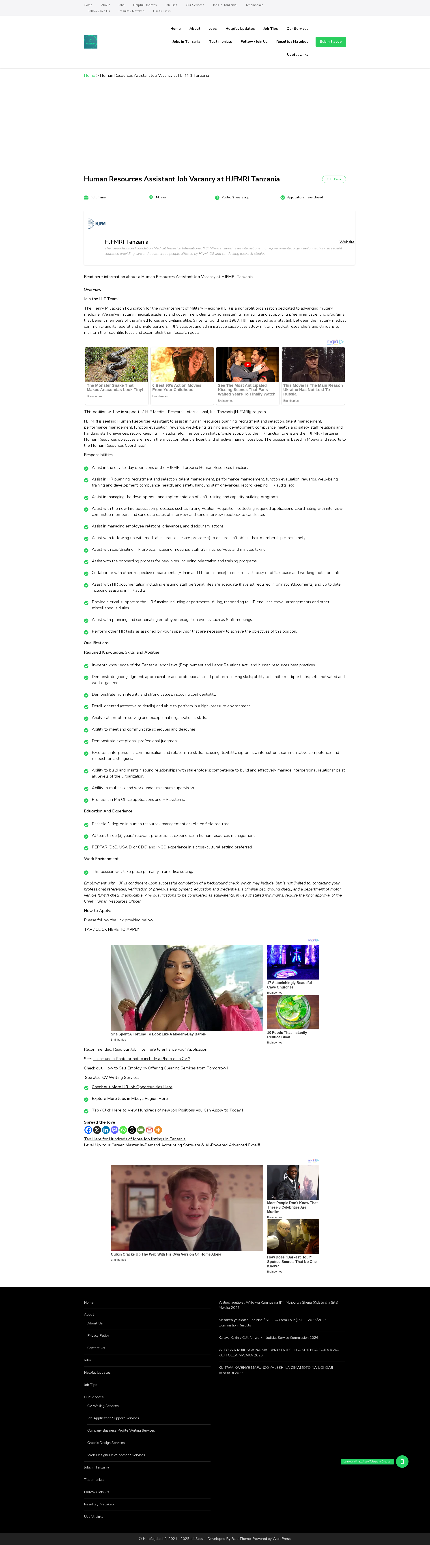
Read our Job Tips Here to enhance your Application (160, 1049)
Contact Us (96, 1347)
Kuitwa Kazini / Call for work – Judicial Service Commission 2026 (268, 1337)
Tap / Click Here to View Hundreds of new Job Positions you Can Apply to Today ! (167, 1110)
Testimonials (254, 5)
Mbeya (161, 197)
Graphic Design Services (106, 1442)
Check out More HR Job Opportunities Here (132, 1087)
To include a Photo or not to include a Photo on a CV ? (141, 1058)
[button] (402, 1461)
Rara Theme (241, 1538)
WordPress (282, 1538)
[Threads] (132, 1130)
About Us (95, 1323)
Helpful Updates (145, 5)
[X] (97, 1130)
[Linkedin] (106, 1130)
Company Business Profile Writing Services (121, 1430)
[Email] (141, 1130)
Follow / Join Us (99, 11)
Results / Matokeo (131, 11)
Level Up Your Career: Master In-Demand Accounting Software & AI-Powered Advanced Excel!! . (173, 1145)
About (105, 5)
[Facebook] (88, 1130)
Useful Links (162, 11)
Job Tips (171, 5)
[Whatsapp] (123, 1130)
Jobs (121, 5)
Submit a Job (331, 41)
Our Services (195, 5)
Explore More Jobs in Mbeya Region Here (130, 1098)
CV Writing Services (120, 1077)
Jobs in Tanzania (224, 5)
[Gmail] (149, 1130)
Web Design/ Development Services (116, 1455)
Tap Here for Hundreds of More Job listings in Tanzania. (135, 1139)
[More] (158, 1130)
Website (347, 242)
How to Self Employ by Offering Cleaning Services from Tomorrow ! (166, 1068)
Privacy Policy (98, 1335)
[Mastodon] (114, 1130)
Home (88, 5)
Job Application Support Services (113, 1418)
